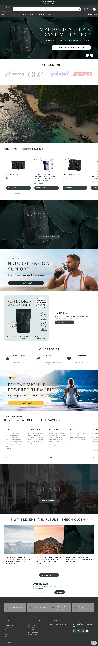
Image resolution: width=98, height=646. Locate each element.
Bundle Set (8, 628)
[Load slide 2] (12, 55)
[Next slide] (91, 55)
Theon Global (10, 642)
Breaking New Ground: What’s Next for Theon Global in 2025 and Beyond (21, 559)
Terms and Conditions (33, 630)
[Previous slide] (87, 55)
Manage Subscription (33, 632)
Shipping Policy (31, 628)
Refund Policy (31, 623)
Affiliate (7, 635)
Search (7, 637)
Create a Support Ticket (34, 621)
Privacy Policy (31, 625)
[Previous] (87, 149)
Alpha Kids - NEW (9, 623)
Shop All (7, 621)
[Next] (91, 149)
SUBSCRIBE (59, 592)
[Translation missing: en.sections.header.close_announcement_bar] (96, 2)
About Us (7, 630)
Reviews (7, 632)
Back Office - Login (32, 635)
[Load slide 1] (6, 55)
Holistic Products (9, 625)
